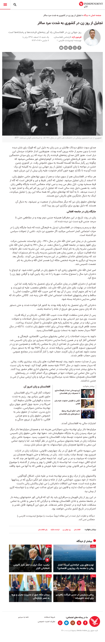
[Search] (15, 4)
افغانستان (77, 529)
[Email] (66, 48)
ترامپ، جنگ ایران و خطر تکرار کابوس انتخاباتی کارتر (31, 566)
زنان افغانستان (42, 529)
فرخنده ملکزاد (55, 529)
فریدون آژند (76, 37)
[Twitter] (70, 48)
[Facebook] (79, 48)
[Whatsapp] (75, 48)
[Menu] (5, 4)
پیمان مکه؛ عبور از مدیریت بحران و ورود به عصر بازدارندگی (30, 596)
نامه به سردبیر (23, 617)
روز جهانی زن (67, 529)
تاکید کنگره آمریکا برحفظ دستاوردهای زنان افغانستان (69, 413)
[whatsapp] (60, 623)
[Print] (61, 48)
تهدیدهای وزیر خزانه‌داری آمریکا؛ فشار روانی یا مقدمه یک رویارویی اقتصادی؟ (75, 566)
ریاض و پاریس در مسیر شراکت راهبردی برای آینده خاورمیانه (75, 596)
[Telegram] (66, 623)
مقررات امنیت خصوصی (46, 621)
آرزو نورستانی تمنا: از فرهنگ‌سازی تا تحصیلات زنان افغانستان (67, 392)
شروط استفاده (49, 617)
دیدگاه (86, 15)
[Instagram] (72, 623)
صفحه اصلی (96, 15)
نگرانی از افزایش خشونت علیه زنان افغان (67, 402)
